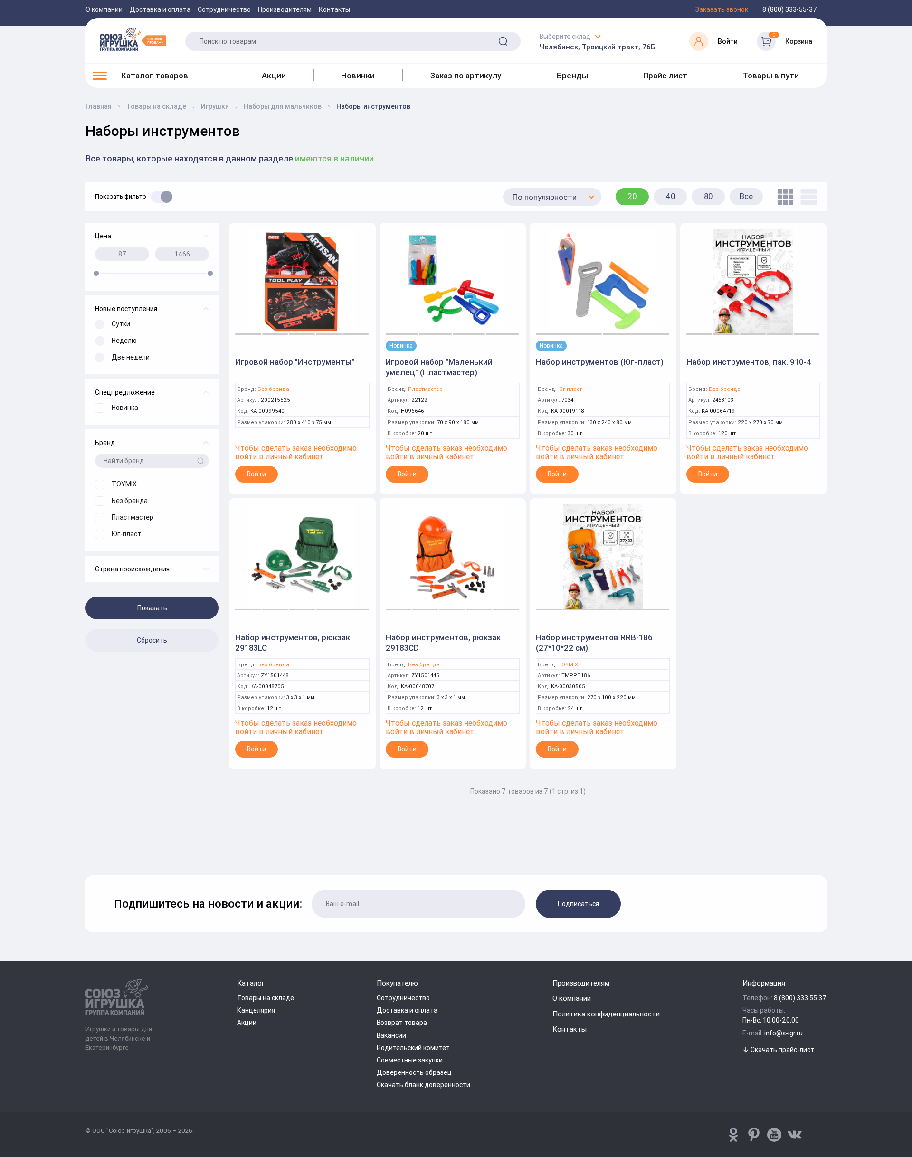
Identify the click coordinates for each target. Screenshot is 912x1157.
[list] (806, 197)
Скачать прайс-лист (781, 1049)
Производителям (285, 9)
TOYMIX (568, 665)
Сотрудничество (224, 9)
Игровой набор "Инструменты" (294, 362)
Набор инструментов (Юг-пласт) (600, 362)
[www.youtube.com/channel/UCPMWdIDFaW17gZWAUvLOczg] (774, 1135)
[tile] (783, 197)
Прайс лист (665, 75)
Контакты (334, 9)
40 (670, 196)
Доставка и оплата (160, 9)
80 (708, 196)
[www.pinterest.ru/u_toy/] (733, 1135)
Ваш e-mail (87, 850)
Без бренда (273, 389)
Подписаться (578, 904)
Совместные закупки (410, 1060)
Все (746, 196)
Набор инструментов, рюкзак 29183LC (292, 642)
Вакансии (391, 1035)
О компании (104, 9)
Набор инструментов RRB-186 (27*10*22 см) (594, 642)
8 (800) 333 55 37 (800, 998)
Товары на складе (265, 998)
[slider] (96, 273)
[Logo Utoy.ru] (133, 39)
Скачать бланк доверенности (423, 1085)
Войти (256, 474)
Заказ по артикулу (465, 75)
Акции (274, 75)
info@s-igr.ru (783, 1033)
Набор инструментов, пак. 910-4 (749, 362)
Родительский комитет (413, 1048)
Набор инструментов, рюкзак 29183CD (443, 642)
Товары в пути (771, 75)
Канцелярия (256, 1010)
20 (632, 196)
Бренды (572, 75)
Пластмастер (425, 389)
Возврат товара (402, 1022)
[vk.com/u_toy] (795, 1135)
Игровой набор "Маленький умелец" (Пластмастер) (439, 367)
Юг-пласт (570, 389)
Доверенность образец (414, 1072)
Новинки (358, 75)
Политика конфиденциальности (606, 1014)
